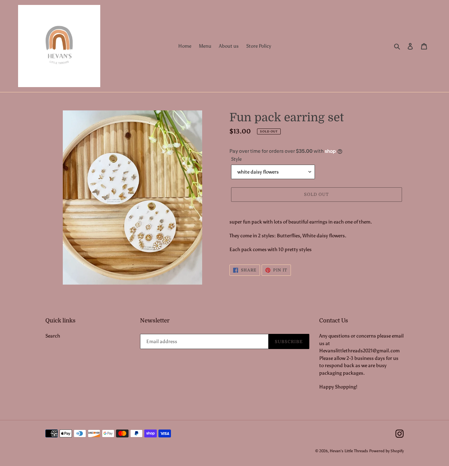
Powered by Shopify (386, 451)
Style (236, 159)
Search (52, 336)
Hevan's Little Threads (349, 451)
